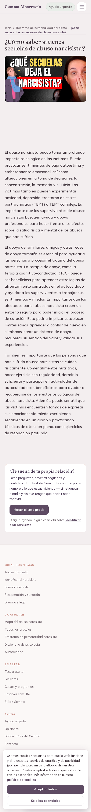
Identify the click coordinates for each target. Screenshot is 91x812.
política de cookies (21, 780)
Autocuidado (14, 652)
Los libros (11, 679)
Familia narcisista (17, 587)
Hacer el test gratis (29, 510)
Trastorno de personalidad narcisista (41, 28)
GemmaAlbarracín (23, 6)
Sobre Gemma (15, 702)
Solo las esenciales (45, 801)
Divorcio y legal (15, 602)
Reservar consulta (17, 694)
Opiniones (12, 729)
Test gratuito (14, 672)
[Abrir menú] (81, 6)
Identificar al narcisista (20, 580)
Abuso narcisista (16, 572)
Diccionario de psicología (22, 644)
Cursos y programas (19, 687)
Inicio (8, 28)
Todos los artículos (18, 629)
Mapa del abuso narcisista (23, 622)
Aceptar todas (45, 789)
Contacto (11, 744)
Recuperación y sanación (22, 595)
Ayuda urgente (60, 7)
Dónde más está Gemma (22, 736)
